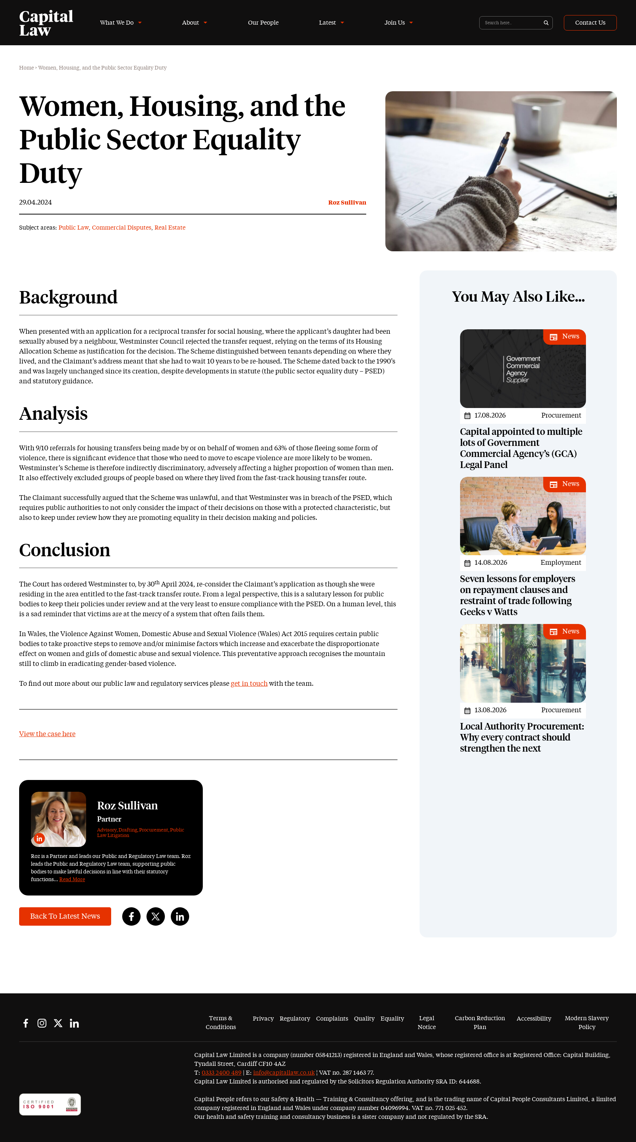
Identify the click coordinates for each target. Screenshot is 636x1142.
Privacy (263, 1019)
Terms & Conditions (221, 1022)
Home (26, 68)
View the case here (47, 734)
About (190, 23)
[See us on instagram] (42, 1023)
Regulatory (295, 1019)
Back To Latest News (65, 916)
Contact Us (590, 23)
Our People (263, 23)
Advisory (107, 830)
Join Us (395, 23)
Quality (364, 1019)
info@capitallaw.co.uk (284, 1073)
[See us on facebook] (25, 1023)
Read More (72, 879)
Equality (392, 1019)
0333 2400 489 (221, 1073)
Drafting (128, 830)
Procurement (153, 830)
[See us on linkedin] (74, 1023)
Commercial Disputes (121, 228)
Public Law (74, 228)
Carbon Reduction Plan (480, 1022)
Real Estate (170, 228)
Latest (327, 23)
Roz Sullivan (347, 203)
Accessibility (534, 1019)
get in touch (249, 684)
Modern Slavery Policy (587, 1022)
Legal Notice (427, 1022)
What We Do (117, 23)
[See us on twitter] (58, 1023)
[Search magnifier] (546, 23)
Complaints (332, 1019)
